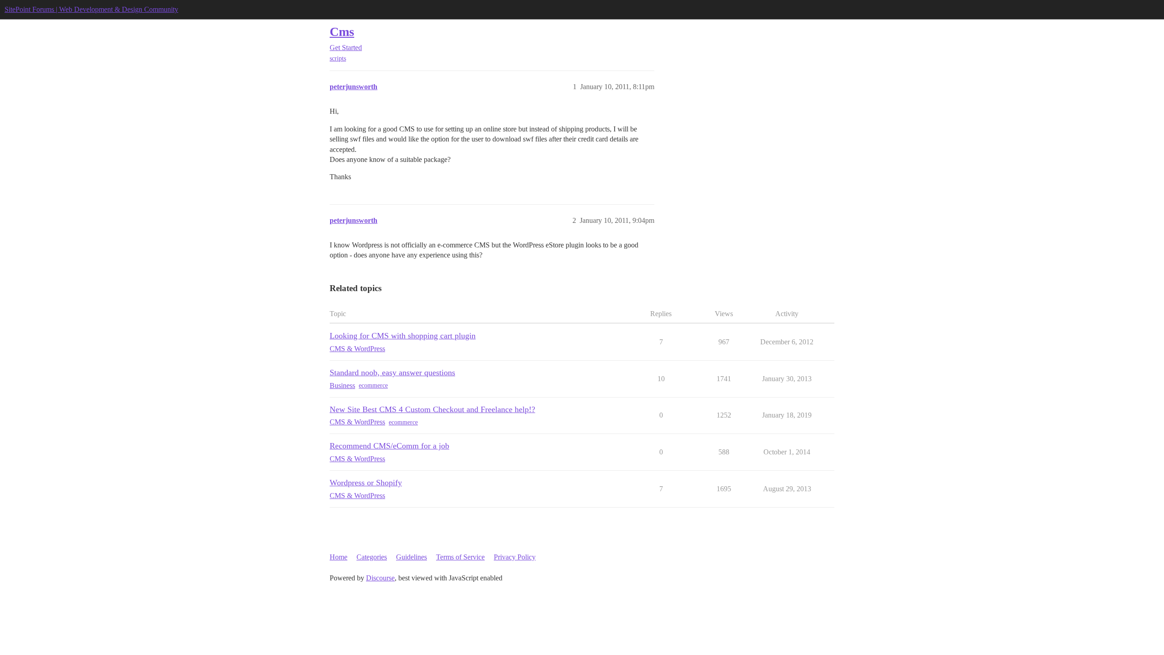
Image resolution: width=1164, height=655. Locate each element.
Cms (342, 32)
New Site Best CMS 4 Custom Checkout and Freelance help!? (432, 409)
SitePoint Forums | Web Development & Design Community (91, 9)
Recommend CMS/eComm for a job (389, 445)
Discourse (380, 578)
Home (338, 557)
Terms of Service (460, 557)
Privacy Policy (515, 557)
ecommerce (373, 385)
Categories (371, 557)
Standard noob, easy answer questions (392, 372)
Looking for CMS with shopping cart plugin (403, 335)
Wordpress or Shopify (366, 482)
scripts (338, 58)
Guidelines (411, 557)
